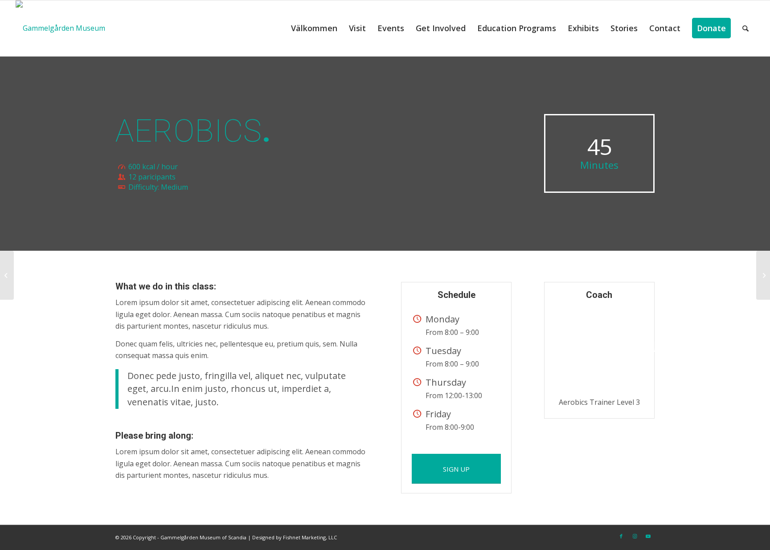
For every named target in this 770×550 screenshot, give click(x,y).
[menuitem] (314, 28)
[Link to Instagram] (634, 536)
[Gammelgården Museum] (60, 28)
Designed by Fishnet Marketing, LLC (294, 537)
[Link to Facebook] (621, 536)
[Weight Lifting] (7, 275)
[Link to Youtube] (648, 536)
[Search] (745, 28)
